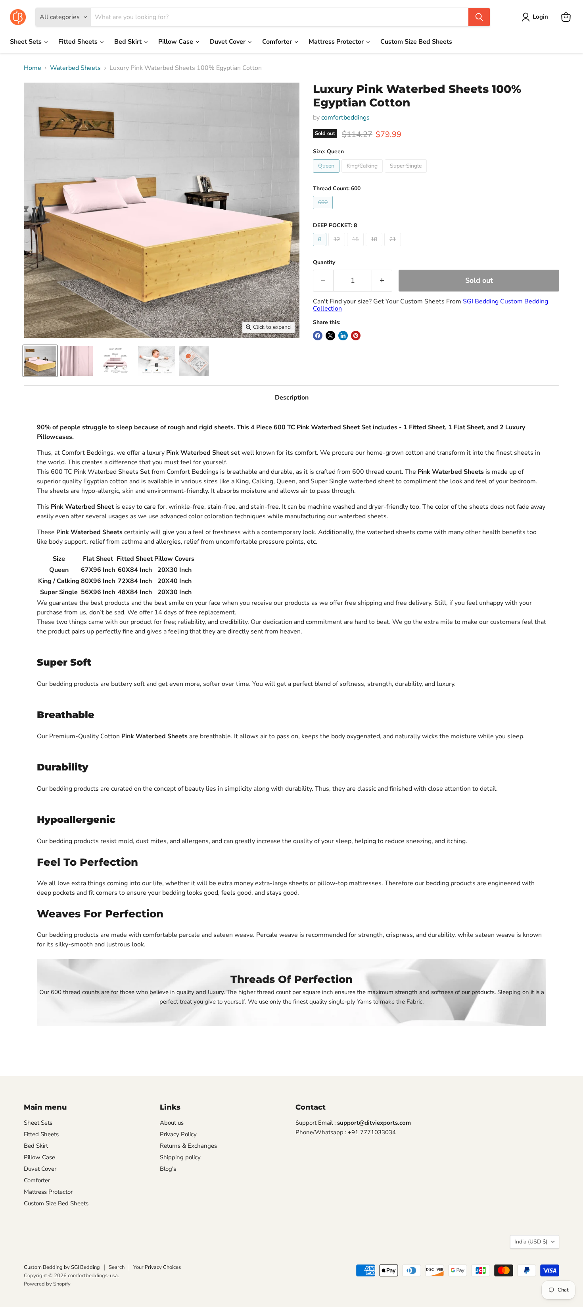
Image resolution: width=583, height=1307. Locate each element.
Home (32, 67)
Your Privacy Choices (157, 1267)
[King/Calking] (363, 174)
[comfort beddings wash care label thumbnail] (194, 360)
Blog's (168, 1169)
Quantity (324, 262)
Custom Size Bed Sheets (416, 41)
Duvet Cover (228, 41)
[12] (337, 248)
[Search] (479, 17)
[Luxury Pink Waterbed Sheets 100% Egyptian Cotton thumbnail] (156, 360)
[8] (320, 248)
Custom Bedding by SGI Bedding (62, 1267)
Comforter (277, 41)
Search (117, 1267)
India (530, 1241)
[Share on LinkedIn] (343, 335)
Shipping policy (180, 1157)
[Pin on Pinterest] (356, 335)
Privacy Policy (178, 1134)
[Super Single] (407, 174)
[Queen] (327, 174)
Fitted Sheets (78, 41)
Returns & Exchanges (188, 1146)
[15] (356, 248)
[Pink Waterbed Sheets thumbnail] (40, 360)
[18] (375, 248)
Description (292, 397)
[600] (324, 211)
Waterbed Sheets (75, 67)
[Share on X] (330, 335)
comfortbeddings (345, 117)
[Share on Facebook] (317, 335)
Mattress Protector (337, 41)
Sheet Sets (26, 41)
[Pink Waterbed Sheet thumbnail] (76, 360)
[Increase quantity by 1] (382, 281)
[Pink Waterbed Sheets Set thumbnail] (115, 360)
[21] (393, 248)
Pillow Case (176, 41)
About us (172, 1123)
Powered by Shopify (47, 1284)
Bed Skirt (128, 41)
